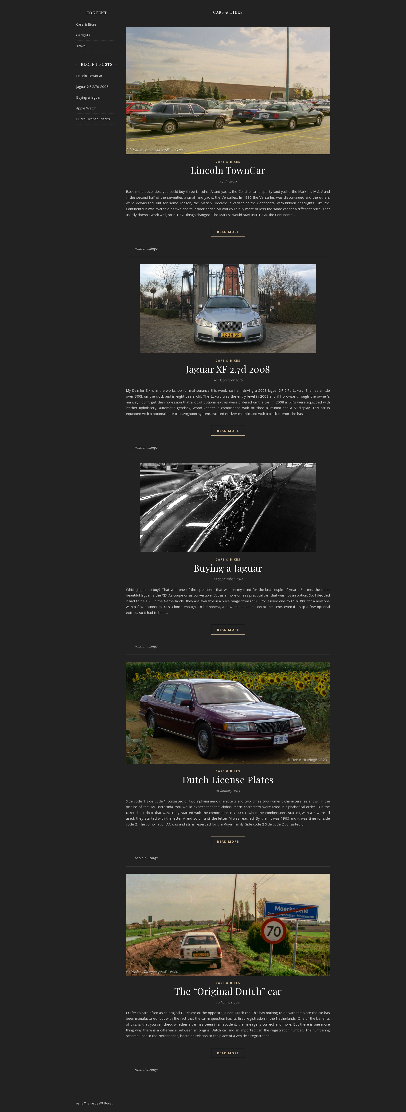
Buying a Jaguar (88, 97)
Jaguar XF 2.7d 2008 (92, 86)
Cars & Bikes (86, 24)
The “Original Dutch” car (228, 991)
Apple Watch (86, 108)
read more (228, 232)
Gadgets (83, 35)
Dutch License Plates (93, 118)
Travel (81, 45)
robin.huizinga (146, 248)
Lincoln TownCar (89, 75)
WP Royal (105, 1103)
